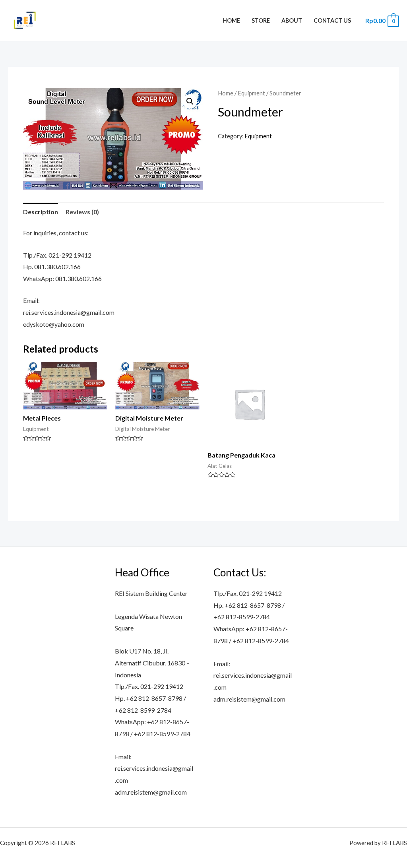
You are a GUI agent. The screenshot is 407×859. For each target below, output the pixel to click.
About (291, 20)
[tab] (40, 212)
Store (261, 20)
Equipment (251, 93)
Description (40, 211)
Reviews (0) (82, 211)
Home (231, 20)
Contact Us (332, 20)
